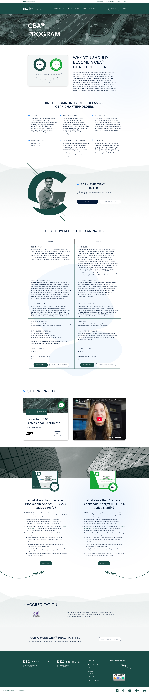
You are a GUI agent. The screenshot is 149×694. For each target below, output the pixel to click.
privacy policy (93, 680)
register (114, 9)
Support (118, 1)
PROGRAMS (91, 661)
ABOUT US (91, 676)
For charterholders (110, 1)
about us (92, 9)
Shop (125, 1)
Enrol (57, 433)
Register (87, 201)
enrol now (46, 563)
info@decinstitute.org (30, 1)
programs (57, 9)
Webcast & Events (80, 9)
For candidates (100, 1)
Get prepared (67, 9)
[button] (57, 8)
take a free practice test (110, 639)
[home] (32, 8)
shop (89, 668)
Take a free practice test (117, 661)
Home (50, 9)
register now (40, 365)
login (124, 9)
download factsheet (110, 201)
